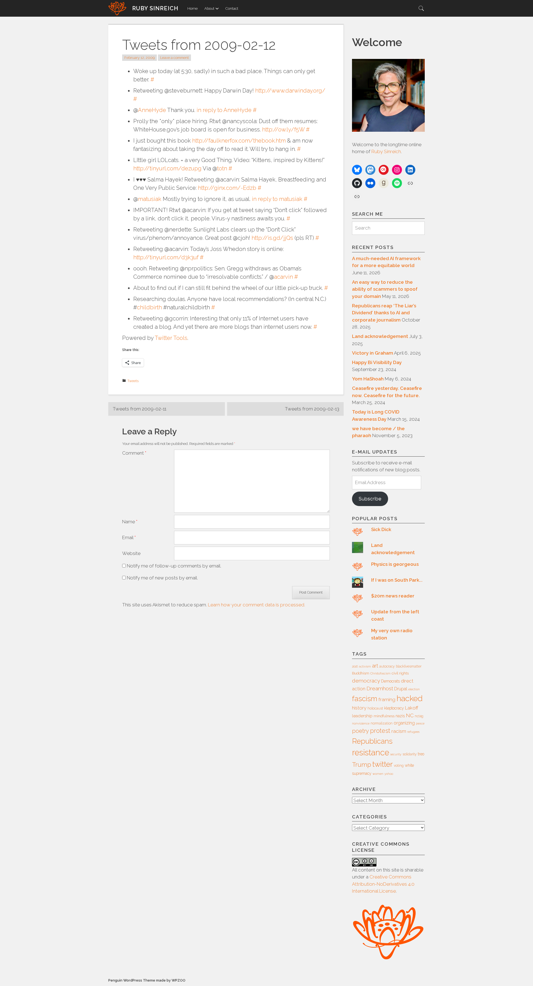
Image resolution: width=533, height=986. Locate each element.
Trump (361, 764)
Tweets (133, 381)
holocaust (375, 708)
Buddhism (360, 673)
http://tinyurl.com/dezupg (167, 168)
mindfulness (384, 716)
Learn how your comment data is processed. (256, 604)
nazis (400, 716)
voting (399, 766)
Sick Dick (381, 529)
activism (365, 666)
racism (398, 731)
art (375, 666)
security (395, 754)
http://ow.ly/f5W (283, 129)
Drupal (400, 688)
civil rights (400, 673)
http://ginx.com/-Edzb (227, 188)
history (359, 708)
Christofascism (380, 673)
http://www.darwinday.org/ (290, 90)
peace (420, 723)
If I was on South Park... (397, 580)
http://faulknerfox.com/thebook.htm (239, 140)
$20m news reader (392, 596)
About (209, 8)
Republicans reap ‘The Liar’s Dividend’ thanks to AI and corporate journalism (384, 313)
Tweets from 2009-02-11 (139, 409)
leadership (362, 715)
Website (131, 553)
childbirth (149, 307)
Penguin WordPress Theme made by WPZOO (146, 980)
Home (192, 8)
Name (129, 521)
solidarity (410, 754)
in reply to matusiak (277, 199)
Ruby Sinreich (155, 8)
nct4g (419, 716)
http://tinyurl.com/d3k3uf (165, 257)
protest (380, 730)
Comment (134, 453)
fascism (364, 698)
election (414, 689)
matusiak (149, 199)
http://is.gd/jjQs (272, 238)
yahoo (388, 773)
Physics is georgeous (395, 564)
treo (421, 754)
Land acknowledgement (380, 336)
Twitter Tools (171, 338)
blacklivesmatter (408, 666)
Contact (231, 8)
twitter (382, 764)
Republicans (372, 741)
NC (410, 715)
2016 (355, 666)
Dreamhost (379, 688)
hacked (409, 698)
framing (386, 699)
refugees (413, 731)
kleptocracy (394, 708)
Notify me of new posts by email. (162, 578)
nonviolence (360, 723)
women (378, 773)
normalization (382, 723)
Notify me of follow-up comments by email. (174, 566)
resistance (370, 752)
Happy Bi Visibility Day (377, 362)
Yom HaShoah (368, 379)
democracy (366, 681)
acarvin (283, 276)
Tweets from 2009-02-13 (312, 409)
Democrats (390, 681)
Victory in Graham (372, 353)
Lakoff (411, 708)
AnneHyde (152, 110)
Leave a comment (174, 58)
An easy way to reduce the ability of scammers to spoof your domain (385, 289)
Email (129, 537)
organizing (404, 723)
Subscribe (370, 498)
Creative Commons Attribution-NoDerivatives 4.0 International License (383, 884)
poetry (360, 731)
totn (222, 168)
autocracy (387, 666)
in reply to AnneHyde (224, 110)
